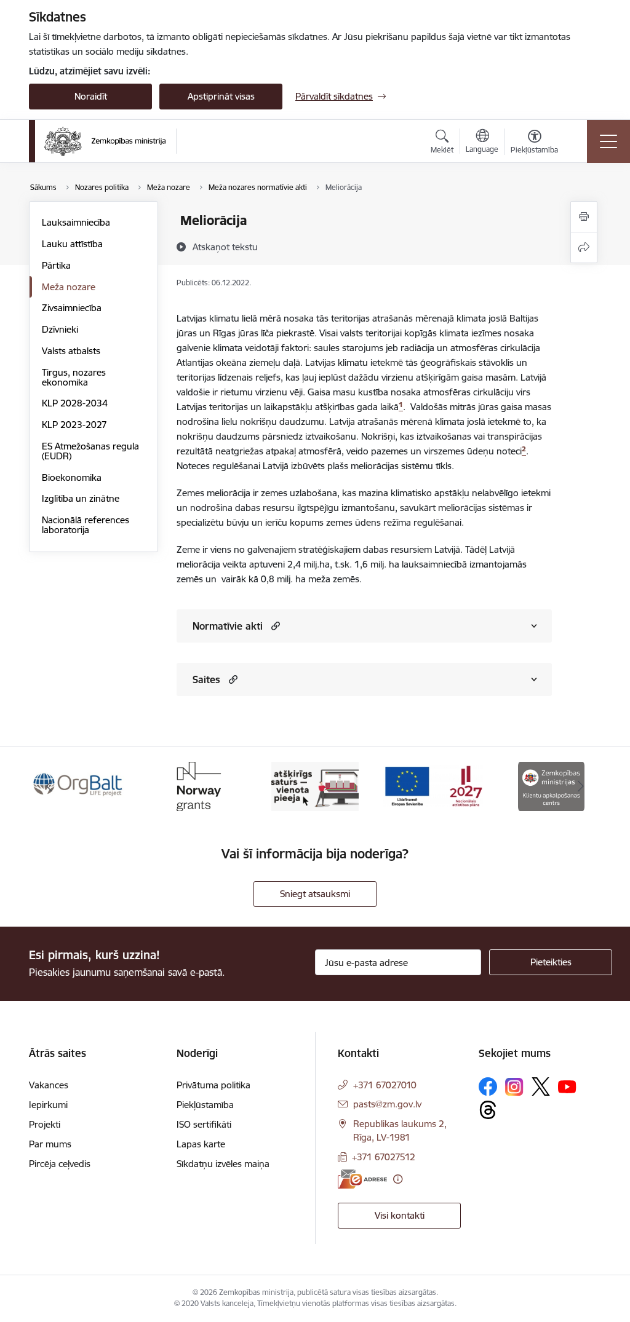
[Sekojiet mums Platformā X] (541, 1086)
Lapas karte (201, 1144)
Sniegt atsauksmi (315, 894)
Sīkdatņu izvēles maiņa (223, 1164)
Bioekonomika (72, 477)
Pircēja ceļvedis (59, 1164)
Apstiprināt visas (221, 96)
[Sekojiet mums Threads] (488, 1110)
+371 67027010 (385, 1085)
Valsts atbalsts (71, 351)
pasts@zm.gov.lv (387, 1104)
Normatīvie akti (228, 626)
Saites (206, 679)
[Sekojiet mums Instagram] (514, 1087)
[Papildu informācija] (397, 1179)
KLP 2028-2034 (75, 403)
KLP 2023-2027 (74, 424)
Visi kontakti (400, 1215)
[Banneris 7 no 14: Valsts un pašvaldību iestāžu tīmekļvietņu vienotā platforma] (314, 785)
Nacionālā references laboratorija (85, 525)
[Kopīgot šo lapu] (584, 247)
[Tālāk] (580, 786)
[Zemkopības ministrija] (104, 141)
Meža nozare (68, 287)
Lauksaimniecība (76, 222)
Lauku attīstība (72, 244)
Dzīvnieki (60, 329)
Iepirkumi (48, 1104)
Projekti (44, 1124)
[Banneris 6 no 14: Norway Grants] (197, 785)
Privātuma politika (213, 1085)
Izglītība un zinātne (80, 498)
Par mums (50, 1144)
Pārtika (56, 265)
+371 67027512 (383, 1157)
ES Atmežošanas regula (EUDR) (90, 451)
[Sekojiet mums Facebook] (488, 1086)
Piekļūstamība (205, 1104)
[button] (274, 625)
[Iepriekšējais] (49, 786)
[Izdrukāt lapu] (584, 217)
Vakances (48, 1085)
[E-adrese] (362, 1179)
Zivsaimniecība (72, 308)
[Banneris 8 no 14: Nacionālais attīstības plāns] (433, 785)
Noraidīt (90, 96)
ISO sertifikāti (204, 1124)
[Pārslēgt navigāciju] (608, 141)
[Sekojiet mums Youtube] (567, 1086)
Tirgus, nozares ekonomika (74, 377)
